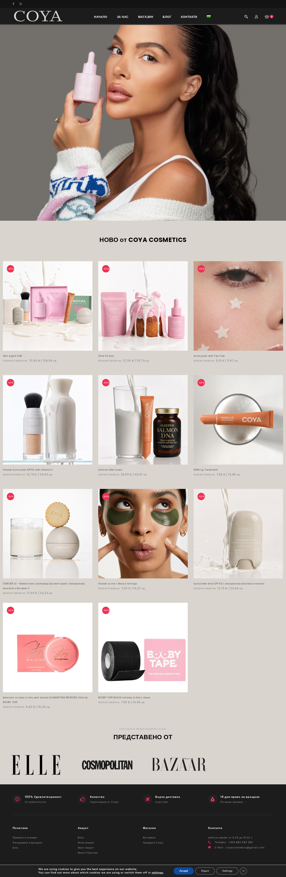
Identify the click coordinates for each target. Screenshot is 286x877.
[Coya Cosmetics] (38, 16)
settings (157, 872)
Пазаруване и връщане (27, 842)
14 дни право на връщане (240, 797)
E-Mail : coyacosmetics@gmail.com (240, 847)
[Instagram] (22, 4)
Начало (100, 17)
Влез (81, 837)
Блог (167, 17)
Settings (227, 871)
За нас (123, 17)
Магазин (145, 17)
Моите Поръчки (87, 852)
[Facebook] (15, 4)
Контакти (189, 17)
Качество (97, 797)
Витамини (149, 837)
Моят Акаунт (86, 847)
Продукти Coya (153, 842)
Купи (47, 346)
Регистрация (86, 842)
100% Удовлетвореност (43, 797)
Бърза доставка (167, 797)
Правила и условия (25, 837)
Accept (183, 871)
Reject (205, 871)
